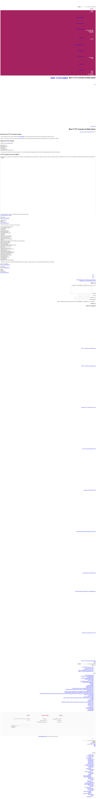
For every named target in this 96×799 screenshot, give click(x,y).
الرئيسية (92, 10)
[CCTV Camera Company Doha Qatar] (48, 428)
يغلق (95, 743)
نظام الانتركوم (81, 37)
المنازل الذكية (90, 700)
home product (90, 754)
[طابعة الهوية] (88, 69)
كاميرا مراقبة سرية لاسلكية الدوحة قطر (86, 670)
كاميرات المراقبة (81, 50)
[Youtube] (75, 723)
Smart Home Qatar (90, 690)
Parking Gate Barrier (89, 686)
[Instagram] (79, 723)
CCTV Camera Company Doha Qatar (89, 448)
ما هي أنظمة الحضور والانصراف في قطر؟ (85, 671)
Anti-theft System (90, 677)
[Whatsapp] (70, 723)
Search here (93, 6)
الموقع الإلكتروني (92, 299)
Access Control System (89, 675)
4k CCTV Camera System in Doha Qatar (88, 348)
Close (95, 661)
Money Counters (90, 685)
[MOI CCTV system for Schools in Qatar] (48, 357)
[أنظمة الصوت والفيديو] (88, 17)
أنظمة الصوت (90, 695)
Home (53, 78)
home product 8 (90, 781)
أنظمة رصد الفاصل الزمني (88, 696)
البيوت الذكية (91, 32)
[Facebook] (83, 723)
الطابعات (91, 698)
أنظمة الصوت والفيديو (80, 17)
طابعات (92, 58)
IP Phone (91, 684)
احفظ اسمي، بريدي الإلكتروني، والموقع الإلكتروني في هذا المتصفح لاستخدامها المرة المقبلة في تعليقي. (75, 301)
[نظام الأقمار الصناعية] (88, 23)
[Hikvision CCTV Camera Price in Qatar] (48, 386)
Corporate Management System (87, 682)
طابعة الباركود (81, 64)
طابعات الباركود (90, 704)
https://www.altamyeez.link (5, 264)
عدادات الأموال (90, 705)
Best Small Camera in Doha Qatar (90, 490)
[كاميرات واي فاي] (88, 56)
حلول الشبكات (91, 57)
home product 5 (90, 766)
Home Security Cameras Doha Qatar (89, 572)
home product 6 (90, 772)
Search (79, 6)
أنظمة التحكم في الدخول (88, 694)
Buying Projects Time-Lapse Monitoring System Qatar (86, 531)
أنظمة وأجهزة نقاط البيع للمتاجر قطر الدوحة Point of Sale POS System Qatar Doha (78, 697)
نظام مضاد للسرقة (80, 29)
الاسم (94, 295)
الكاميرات (91, 770)
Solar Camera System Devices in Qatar (89, 632)
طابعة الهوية (81, 69)
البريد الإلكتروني (92, 297)
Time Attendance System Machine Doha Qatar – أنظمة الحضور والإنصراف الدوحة (78, 691)
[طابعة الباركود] (88, 63)
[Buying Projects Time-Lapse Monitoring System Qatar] (48, 511)
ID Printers (91, 683)
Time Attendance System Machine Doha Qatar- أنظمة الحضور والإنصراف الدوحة (79, 692)
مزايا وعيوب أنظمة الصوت (88, 669)
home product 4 (90, 760)
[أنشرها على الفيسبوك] (92, 275)
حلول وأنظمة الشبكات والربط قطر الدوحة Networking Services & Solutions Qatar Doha (77, 701)
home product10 (90, 789)
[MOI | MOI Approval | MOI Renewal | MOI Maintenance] (48, 582)
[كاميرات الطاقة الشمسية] (88, 44)
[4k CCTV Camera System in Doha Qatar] (48, 327)
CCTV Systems (21, 136)
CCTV (8, 143)
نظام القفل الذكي (90, 710)
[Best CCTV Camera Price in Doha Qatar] (48, 646)
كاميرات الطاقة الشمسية (79, 44)
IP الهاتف (89, 774)
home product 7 (90, 777)
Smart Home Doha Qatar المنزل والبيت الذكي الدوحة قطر (82, 688)
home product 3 (90, 758)
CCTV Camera (62, 78)
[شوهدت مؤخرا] (92, 739)
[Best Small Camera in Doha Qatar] (48, 469)
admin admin (89, 131)
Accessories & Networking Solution (87, 676)
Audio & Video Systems (89, 679)
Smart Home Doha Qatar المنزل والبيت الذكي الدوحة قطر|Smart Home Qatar (79, 689)
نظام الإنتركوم (90, 709)
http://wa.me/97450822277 (5, 218)
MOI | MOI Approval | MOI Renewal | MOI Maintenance (85, 591)
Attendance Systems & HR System (87, 678)
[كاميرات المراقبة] (88, 50)
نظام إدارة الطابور (90, 707)
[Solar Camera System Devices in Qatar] (48, 612)
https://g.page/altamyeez (4, 223)
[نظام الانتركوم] (88, 37)
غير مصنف (91, 706)
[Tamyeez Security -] (80, 5)
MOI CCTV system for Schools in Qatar (88, 365)
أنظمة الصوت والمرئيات (89, 30)
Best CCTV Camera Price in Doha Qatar (88, 660)
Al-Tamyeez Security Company (6, 215)
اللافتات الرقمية (90, 699)
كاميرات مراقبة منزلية (89, 668)
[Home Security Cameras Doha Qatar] (48, 552)
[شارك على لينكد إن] (92, 276)
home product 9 (90, 784)
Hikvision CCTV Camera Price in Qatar (88, 407)
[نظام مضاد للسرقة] (88, 28)
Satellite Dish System (89, 687)
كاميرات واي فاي (81, 56)
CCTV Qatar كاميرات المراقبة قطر (86, 681)
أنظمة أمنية (91, 11)
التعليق (94, 293)
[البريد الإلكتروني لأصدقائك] (92, 277)
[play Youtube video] (48, 186)
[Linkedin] (66, 723)
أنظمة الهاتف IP (90, 31)
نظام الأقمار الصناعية (80, 23)
